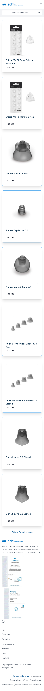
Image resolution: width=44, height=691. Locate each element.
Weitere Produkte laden (22, 532)
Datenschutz (15, 680)
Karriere (5, 648)
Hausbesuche (8, 644)
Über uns (6, 634)
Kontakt (5, 658)
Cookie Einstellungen (31, 684)
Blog (4, 653)
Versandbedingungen (11, 684)
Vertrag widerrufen (21, 676)
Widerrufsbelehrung (32, 680)
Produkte (6, 639)
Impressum (36, 676)
